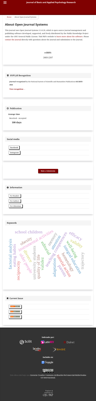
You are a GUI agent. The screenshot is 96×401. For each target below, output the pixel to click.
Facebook (14, 147)
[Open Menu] (5, 2)
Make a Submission (48, 171)
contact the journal (13, 39)
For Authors (14, 201)
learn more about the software (70, 36)
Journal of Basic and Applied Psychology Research (51, 2)
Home (9, 17)
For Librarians (15, 206)
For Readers (14, 196)
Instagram (14, 152)
